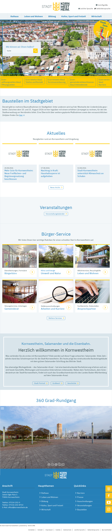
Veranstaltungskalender (55, 214)
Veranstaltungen (84, 505)
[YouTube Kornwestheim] (108, 502)
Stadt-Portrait (39, 383)
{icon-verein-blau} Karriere (104, 82)
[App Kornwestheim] (108, 488)
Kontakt (40, 530)
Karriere (81, 493)
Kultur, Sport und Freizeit (73, 16)
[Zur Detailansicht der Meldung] (19, 154)
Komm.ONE (31, 526)
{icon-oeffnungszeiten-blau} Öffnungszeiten (11, 82)
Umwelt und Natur (51, 273)
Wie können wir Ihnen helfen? (20, 46)
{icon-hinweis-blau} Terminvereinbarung (56, 80)
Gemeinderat (11, 308)
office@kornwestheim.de (18, 507)
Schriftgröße (103, 5)
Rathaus (14, 16)
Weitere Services (55, 318)
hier (21, 115)
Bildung (52, 16)
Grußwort (56, 383)
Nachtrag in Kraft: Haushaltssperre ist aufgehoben (50, 173)
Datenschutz (67, 530)
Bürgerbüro (10, 273)
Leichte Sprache (86, 8)
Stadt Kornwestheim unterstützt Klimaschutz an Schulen (90, 173)
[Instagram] (108, 509)
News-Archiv (55, 187)
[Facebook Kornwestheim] (108, 495)
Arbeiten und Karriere (52, 308)
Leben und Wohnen (33, 16)
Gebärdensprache (103, 8)
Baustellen (82, 509)
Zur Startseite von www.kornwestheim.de (56, 6)
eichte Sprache (79, 530)
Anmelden (31, 530)
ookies (58, 530)
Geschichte (71, 383)
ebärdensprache (93, 530)
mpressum (49, 530)
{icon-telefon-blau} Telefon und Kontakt (34, 80)
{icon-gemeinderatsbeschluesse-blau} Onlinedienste (82, 82)
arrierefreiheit (106, 530)
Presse (80, 497)
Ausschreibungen (85, 501)
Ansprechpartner (86, 308)
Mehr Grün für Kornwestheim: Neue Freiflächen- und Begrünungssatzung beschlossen (18, 174)
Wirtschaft (96, 16)
